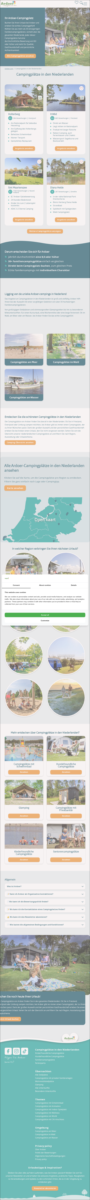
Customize (45, 620)
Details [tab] (74, 585)
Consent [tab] (16, 585)
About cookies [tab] (45, 585)
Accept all (45, 615)
